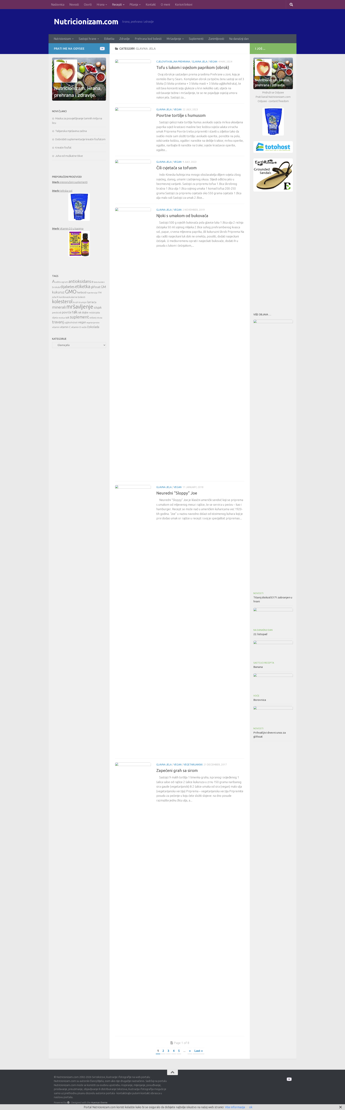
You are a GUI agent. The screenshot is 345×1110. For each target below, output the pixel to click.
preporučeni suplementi (70, 182)
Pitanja (134, 4)
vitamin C (65, 327)
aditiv (58, 282)
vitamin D (76, 327)
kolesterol (62, 301)
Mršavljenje (174, 38)
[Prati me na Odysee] (102, 48)
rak (74, 312)
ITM (100, 292)
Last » (198, 1050)
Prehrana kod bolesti (148, 38)
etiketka (82, 286)
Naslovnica (57, 4)
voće (84, 327)
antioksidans (79, 281)
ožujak (98, 307)
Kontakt (151, 4)
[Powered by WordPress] (68, 1102)
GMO (71, 291)
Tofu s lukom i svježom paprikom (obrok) (192, 67)
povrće (66, 312)
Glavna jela (199, 61)
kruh (75, 302)
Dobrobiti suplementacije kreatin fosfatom (80, 139)
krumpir (83, 302)
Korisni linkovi (183, 4)
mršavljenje (79, 307)
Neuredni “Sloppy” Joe (176, 493)
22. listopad (260, 634)
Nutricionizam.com (86, 21)
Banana (258, 666)
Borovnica (259, 699)
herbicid (81, 292)
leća (94, 302)
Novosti (74, 4)
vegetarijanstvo (92, 323)
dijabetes (67, 287)
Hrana (100, 4)
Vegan (213, 61)
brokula (56, 287)
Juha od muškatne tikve (69, 155)
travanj (58, 322)
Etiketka (109, 38)
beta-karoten (99, 282)
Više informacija (235, 1107)
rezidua (61, 318)
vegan (82, 322)
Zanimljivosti (216, 38)
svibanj (92, 317)
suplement (79, 317)
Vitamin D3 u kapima (67, 228)
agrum (64, 282)
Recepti (117, 4)
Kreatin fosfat (63, 147)
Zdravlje (124, 38)
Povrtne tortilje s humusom (181, 115)
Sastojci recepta (263, 663)
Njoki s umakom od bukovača (182, 215)
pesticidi (56, 312)
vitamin (55, 327)
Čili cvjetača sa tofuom (176, 167)
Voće (256, 696)
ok (250, 1107)
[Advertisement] (273, 251)
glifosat (95, 287)
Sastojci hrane (87, 38)
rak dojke (83, 312)
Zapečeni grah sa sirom (177, 770)
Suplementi (196, 38)
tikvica (99, 318)
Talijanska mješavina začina (71, 130)
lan (89, 302)
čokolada (93, 327)
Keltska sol (62, 190)
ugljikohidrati (71, 322)
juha (54, 297)
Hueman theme (99, 1102)
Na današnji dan (239, 38)
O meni (165, 4)
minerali (59, 307)
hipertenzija (92, 293)
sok (67, 317)
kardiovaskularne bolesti (72, 297)
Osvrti (88, 4)
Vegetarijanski (193, 764)
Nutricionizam (62, 38)
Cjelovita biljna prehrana (173, 61)
